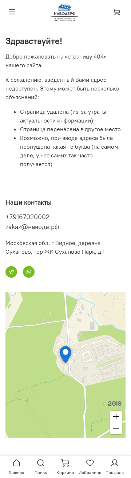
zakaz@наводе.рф (32, 226)
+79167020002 (27, 217)
